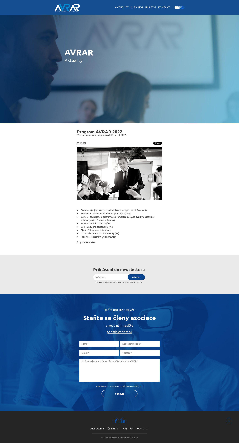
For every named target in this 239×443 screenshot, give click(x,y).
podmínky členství (119, 332)
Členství (137, 7)
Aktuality (122, 7)
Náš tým (150, 7)
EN (182, 7)
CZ (177, 7)
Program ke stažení (86, 242)
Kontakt (164, 7)
